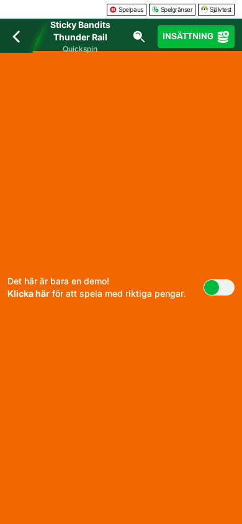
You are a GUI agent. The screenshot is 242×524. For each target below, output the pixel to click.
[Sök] (139, 36)
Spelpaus (131, 9)
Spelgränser (177, 9)
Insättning (188, 36)
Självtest (220, 9)
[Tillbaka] (16, 36)
